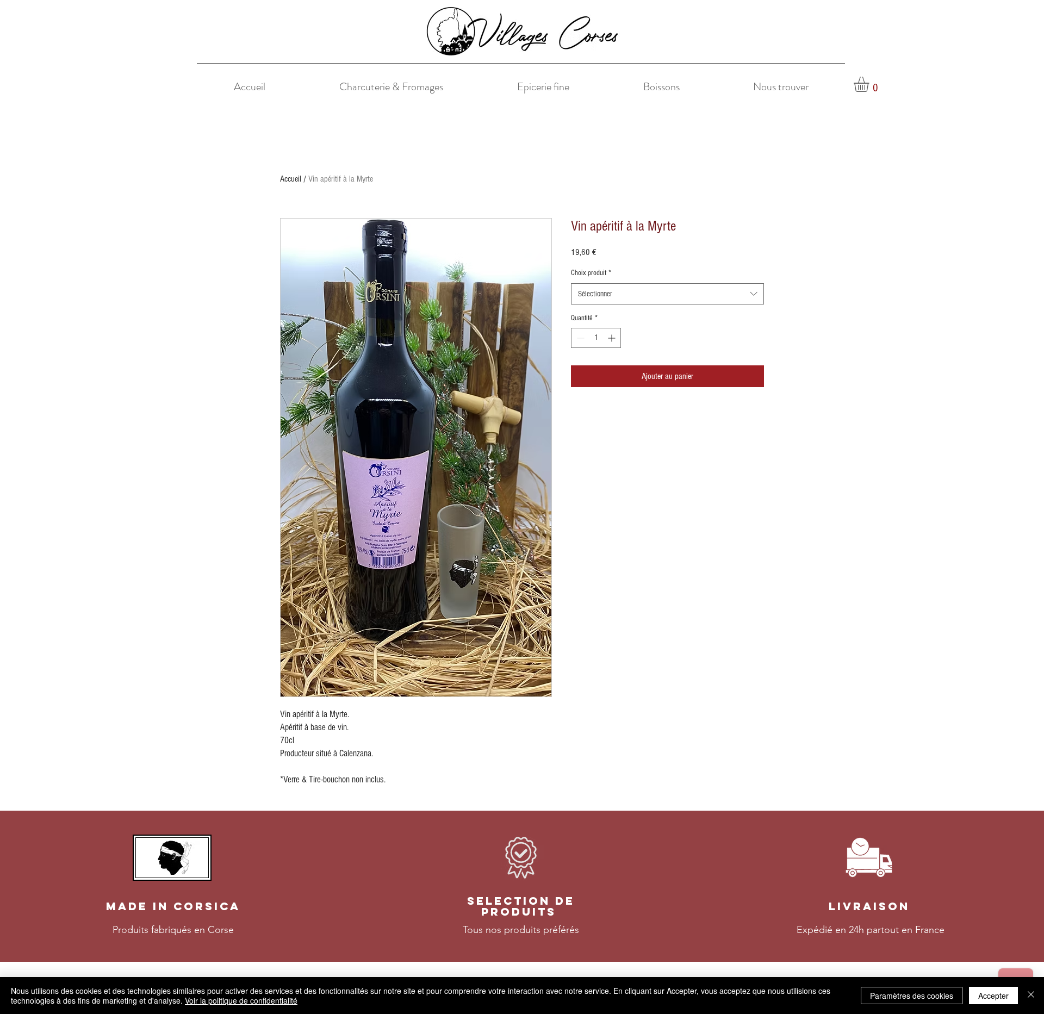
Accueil (290, 179)
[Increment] (612, 337)
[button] (870, 84)
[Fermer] (1030, 995)
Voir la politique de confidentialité (241, 1000)
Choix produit (591, 273)
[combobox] (667, 293)
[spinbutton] (596, 337)
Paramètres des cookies (911, 995)
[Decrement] (579, 337)
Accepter (993, 995)
